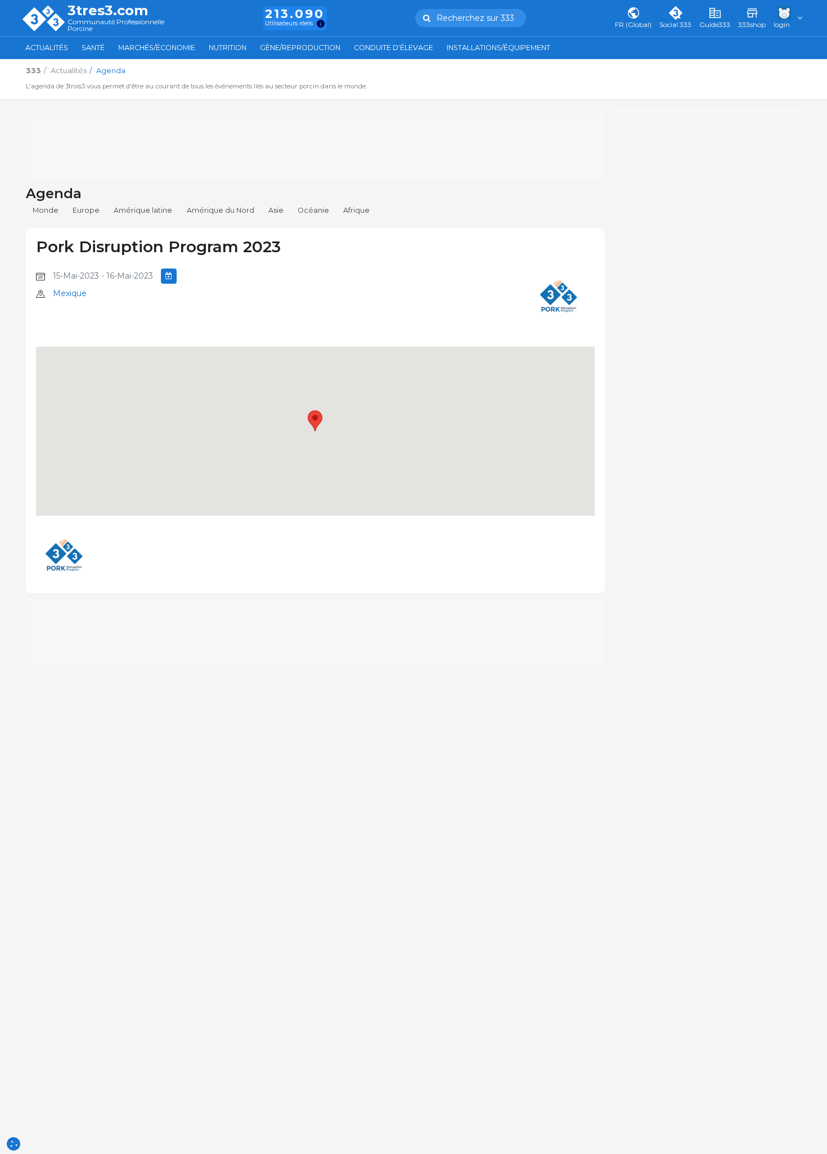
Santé (93, 47)
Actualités (46, 47)
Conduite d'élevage (393, 47)
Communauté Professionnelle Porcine (116, 26)
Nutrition (227, 47)
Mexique (70, 293)
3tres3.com (108, 10)
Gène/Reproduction (300, 47)
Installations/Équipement (498, 47)
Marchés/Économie (156, 47)
